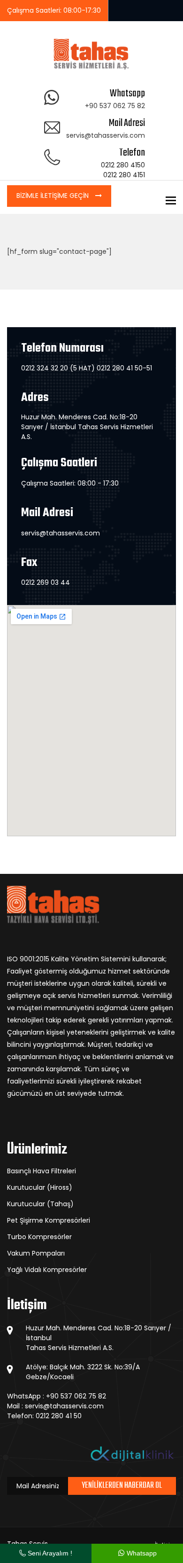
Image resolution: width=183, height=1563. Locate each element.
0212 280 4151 (124, 175)
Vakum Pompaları (36, 1253)
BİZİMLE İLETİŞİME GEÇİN (53, 195)
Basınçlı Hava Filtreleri (41, 1171)
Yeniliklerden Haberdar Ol (122, 1485)
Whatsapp (141, 1553)
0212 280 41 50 (59, 1416)
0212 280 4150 (123, 165)
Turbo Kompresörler (39, 1236)
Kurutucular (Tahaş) (40, 1204)
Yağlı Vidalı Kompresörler (47, 1269)
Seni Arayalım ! (49, 1553)
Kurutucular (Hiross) (39, 1187)
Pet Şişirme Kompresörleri (48, 1220)
